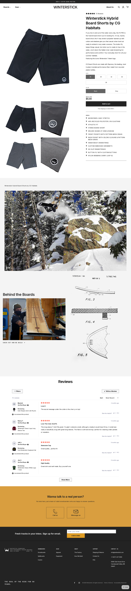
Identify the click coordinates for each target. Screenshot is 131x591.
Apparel (58, 552)
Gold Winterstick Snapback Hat (27, 450)
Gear (17, 7)
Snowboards (41, 552)
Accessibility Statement (120, 582)
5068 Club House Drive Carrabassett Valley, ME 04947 (118, 564)
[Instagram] (79, 583)
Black (95, 91)
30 (101, 76)
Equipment (59, 556)
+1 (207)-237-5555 (116, 557)
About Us (110, 7)
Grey (116, 91)
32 (111, 76)
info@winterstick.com (117, 552)
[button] (94, 13)
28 (90, 76)
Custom (40, 560)
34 (122, 76)
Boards (7, 7)
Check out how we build (13, 342)
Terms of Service (108, 582)
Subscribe (75, 536)
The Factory (78, 552)
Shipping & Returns (98, 552)
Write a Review (112, 391)
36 (106, 82)
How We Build (78, 556)
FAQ (94, 560)
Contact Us (96, 556)
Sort (101, 398)
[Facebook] (74, 583)
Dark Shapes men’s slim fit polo (27, 411)
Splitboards (41, 556)
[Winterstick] (65, 7)
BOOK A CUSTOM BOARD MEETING (65, 1)
